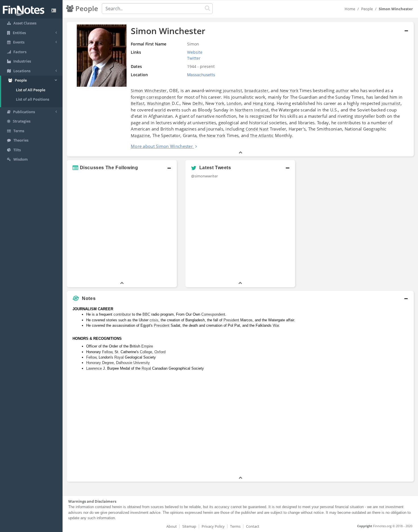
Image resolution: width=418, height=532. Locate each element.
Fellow (107, 352)
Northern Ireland (252, 110)
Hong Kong (263, 103)
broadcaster (256, 90)
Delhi (198, 103)
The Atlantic (262, 135)
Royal (119, 357)
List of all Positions (32, 99)
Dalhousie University (133, 363)
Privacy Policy (213, 526)
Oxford (159, 352)
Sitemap (189, 526)
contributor (122, 314)
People (367, 8)
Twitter (193, 58)
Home (350, 8)
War (276, 325)
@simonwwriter (204, 176)
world (160, 110)
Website (194, 52)
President (231, 320)
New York (289, 90)
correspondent (161, 97)
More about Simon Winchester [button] (162, 146)
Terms (235, 526)
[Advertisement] (369, 389)
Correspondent (213, 314)
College (146, 352)
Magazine (140, 135)
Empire (147, 346)
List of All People (30, 89)
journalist (232, 90)
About (171, 526)
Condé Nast (257, 129)
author (342, 90)
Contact (252, 526)
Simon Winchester (149, 90)
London (234, 103)
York (220, 103)
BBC (146, 314)
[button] (122, 167)
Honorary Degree (100, 363)
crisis (154, 320)
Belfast (137, 103)
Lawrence (94, 368)
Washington (159, 103)
